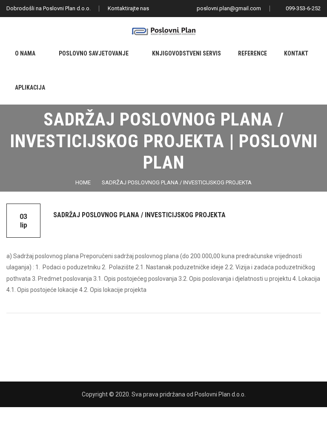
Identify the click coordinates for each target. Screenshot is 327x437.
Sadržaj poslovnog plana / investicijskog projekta (177, 182)
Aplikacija (30, 87)
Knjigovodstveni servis (186, 53)
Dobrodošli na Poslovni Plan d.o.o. (48, 8)
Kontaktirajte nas (128, 8)
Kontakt (296, 53)
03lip (23, 221)
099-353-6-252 (302, 8)
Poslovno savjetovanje (94, 53)
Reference (252, 53)
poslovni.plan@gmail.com (228, 8)
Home (83, 182)
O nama (25, 53)
